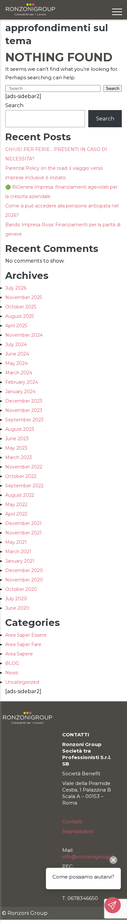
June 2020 (17, 608)
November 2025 (23, 297)
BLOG (12, 663)
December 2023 (23, 401)
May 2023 (16, 448)
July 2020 (16, 599)
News (11, 673)
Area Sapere (19, 654)
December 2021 (23, 523)
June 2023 (17, 439)
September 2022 (24, 486)
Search (14, 105)
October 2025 (20, 307)
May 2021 (16, 542)
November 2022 (23, 467)
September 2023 (24, 420)
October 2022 (20, 476)
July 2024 (16, 344)
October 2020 (21, 589)
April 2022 (16, 514)
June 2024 (17, 354)
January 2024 (20, 391)
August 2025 (19, 316)
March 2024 (18, 373)
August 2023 (19, 429)
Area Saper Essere (26, 635)
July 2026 (15, 288)
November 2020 (24, 580)
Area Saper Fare (23, 644)
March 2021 (18, 552)
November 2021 (23, 533)
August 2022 (19, 495)
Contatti (72, 821)
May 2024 (16, 363)
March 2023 (18, 457)
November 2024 (24, 335)
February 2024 (21, 382)
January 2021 (20, 561)
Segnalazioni (77, 831)
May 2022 (16, 504)
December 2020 (24, 570)
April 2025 (16, 326)
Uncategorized (22, 682)
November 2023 (23, 410)
